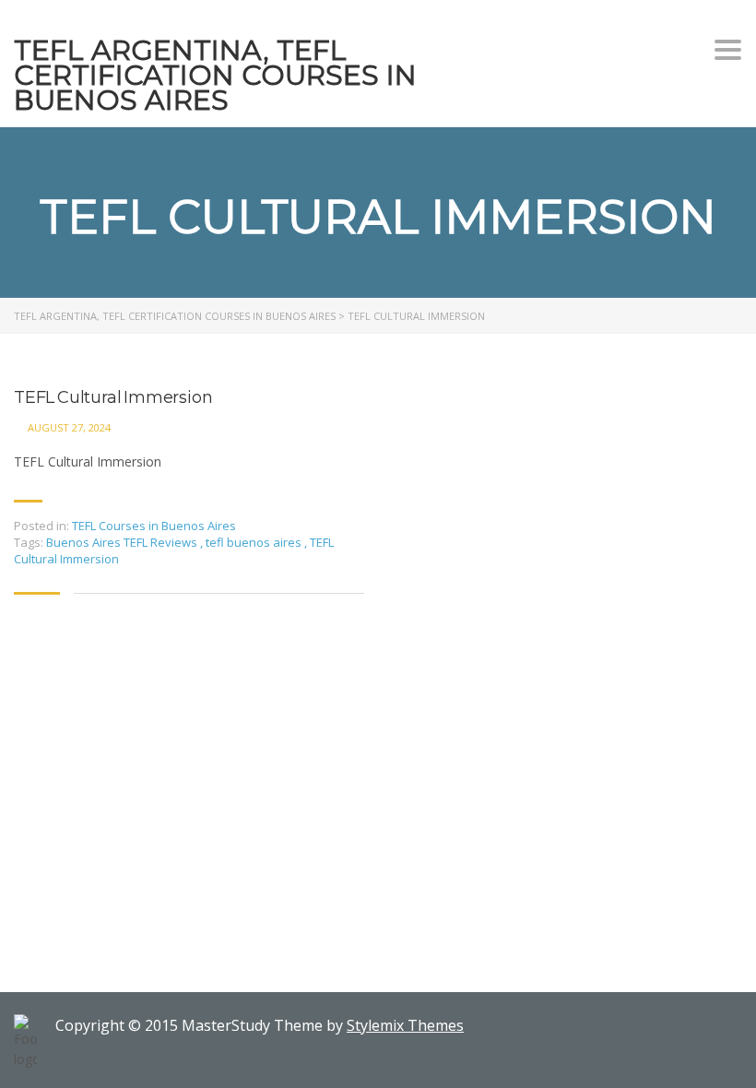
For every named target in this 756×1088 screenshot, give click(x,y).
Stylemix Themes (405, 1025)
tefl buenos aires (255, 542)
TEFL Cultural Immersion (113, 398)
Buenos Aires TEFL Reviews (123, 542)
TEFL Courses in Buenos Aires (154, 525)
